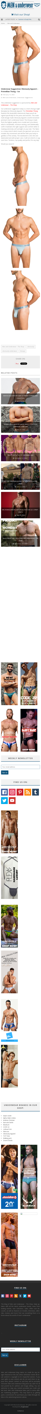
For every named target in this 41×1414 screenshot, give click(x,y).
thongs (22, 351)
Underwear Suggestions (25, 97)
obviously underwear (9, 351)
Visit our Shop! (21, 14)
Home (3, 23)
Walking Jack (7, 1138)
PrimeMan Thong (32, 111)
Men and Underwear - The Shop (13, 347)
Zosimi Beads (8, 1140)
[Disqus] (20, 579)
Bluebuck (6, 1125)
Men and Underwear (9, 97)
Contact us (20, 1411)
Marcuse (6, 1131)
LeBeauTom (7, 1129)
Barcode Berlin (8, 1122)
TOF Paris (6, 1136)
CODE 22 (6, 1127)
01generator (25, 1407)
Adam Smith (7, 1116)
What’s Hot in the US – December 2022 (20, 455)
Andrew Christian (9, 1120)
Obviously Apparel (9, 1134)
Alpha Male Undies (9, 1118)
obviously (30, 347)
